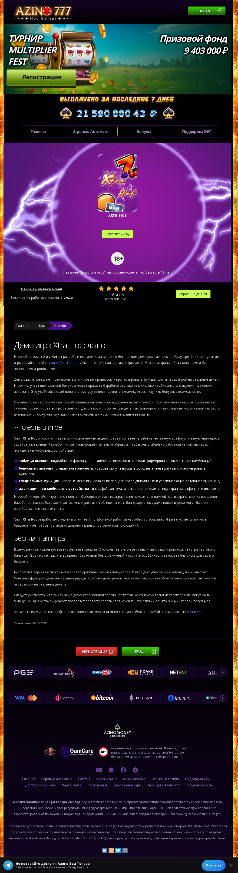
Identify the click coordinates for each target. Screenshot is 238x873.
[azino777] (111, 770)
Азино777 (194, 611)
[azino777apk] (135, 770)
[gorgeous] (131, 288)
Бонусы (143, 132)
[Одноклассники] (111, 850)
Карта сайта (72, 785)
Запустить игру (117, 234)
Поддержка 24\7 (196, 132)
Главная (38, 132)
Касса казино (106, 779)
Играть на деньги (193, 294)
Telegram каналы (199, 785)
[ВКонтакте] (104, 850)
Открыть (213, 865)
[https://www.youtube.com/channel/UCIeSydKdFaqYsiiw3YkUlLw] (99, 770)
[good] (123, 288)
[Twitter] (118, 850)
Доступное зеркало (40, 785)
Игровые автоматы (91, 132)
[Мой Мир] (125, 850)
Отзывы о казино (165, 779)
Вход (205, 10)
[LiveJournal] (131, 850)
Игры (41, 325)
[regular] (116, 288)
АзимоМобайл (134, 779)
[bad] (101, 288)
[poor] (108, 288)
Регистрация (41, 77)
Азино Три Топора (63, 362)
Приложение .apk (127, 785)
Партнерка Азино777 (163, 785)
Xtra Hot (60, 325)
